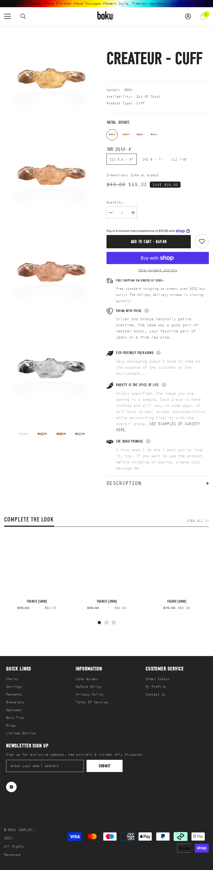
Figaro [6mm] (176, 601)
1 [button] (99, 622)
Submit (105, 765)
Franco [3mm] (107, 601)
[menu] (7, 16)
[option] (23, 434)
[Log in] (188, 16)
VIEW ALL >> (198, 521)
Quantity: (115, 202)
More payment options (157, 270)
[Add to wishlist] (202, 241)
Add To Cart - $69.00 (149, 241)
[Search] (23, 16)
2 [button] (106, 622)
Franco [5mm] (37, 601)
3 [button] (113, 622)
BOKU (129, 90)
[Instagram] (11, 787)
